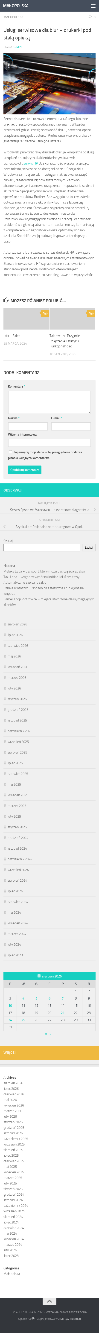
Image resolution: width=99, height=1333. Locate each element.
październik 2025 (20, 731)
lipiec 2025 (15, 763)
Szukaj (8, 541)
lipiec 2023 (15, 955)
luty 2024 (14, 944)
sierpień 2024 (17, 880)
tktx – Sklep (11, 336)
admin (17, 47)
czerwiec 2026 (18, 646)
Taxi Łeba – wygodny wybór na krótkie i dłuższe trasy (41, 577)
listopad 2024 (17, 848)
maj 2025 (14, 784)
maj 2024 (14, 912)
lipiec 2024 (15, 891)
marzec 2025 (17, 806)
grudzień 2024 (18, 838)
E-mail (56, 418)
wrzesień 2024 (18, 870)
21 (62, 1013)
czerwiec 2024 (18, 902)
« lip (48, 1034)
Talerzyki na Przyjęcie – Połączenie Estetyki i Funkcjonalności (66, 341)
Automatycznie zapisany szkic (24, 582)
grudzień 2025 (18, 710)
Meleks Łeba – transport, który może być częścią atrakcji (44, 571)
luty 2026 (14, 688)
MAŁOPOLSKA (15, 5)
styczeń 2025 (17, 827)
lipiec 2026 (15, 635)
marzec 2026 (17, 678)
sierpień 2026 (17, 624)
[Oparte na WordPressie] (32, 1318)
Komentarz (16, 386)
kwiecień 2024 (18, 923)
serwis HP (30, 163)
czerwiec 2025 (18, 774)
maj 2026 (14, 656)
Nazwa (14, 418)
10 (10, 1005)
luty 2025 (14, 816)
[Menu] (93, 6)
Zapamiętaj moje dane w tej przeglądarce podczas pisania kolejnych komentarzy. (45, 455)
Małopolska (13, 17)
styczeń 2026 (17, 699)
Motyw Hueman (70, 1318)
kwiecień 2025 (18, 795)
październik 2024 (20, 859)
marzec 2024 (17, 934)
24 (10, 1020)
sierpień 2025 (17, 752)
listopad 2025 (17, 720)
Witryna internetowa (22, 435)
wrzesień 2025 (18, 742)
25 (23, 1020)
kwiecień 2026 (18, 667)
